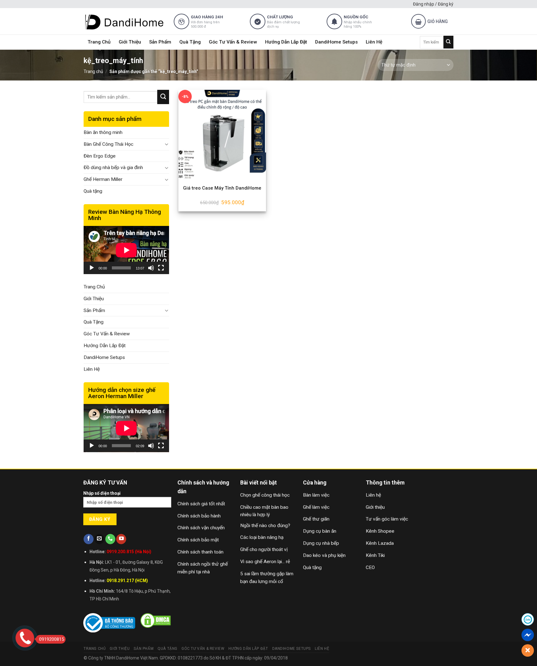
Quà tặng (93, 191)
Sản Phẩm (160, 42)
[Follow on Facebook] (89, 539)
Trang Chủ (99, 42)
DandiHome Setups (336, 42)
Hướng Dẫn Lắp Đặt (286, 42)
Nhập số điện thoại (102, 493)
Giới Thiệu (130, 42)
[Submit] (448, 42)
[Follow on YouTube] (121, 539)
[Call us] (110, 539)
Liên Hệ (374, 42)
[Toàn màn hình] (161, 268)
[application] (126, 250)
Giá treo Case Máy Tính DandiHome (222, 188)
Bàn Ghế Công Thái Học (108, 144)
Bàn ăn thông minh (103, 132)
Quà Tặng (190, 42)
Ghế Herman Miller (103, 179)
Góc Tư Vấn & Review (233, 42)
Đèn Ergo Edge (100, 156)
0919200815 (51, 639)
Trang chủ (93, 71)
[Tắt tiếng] (151, 268)
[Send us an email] (99, 539)
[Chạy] (92, 268)
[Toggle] (166, 144)
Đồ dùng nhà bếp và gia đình (113, 167)
